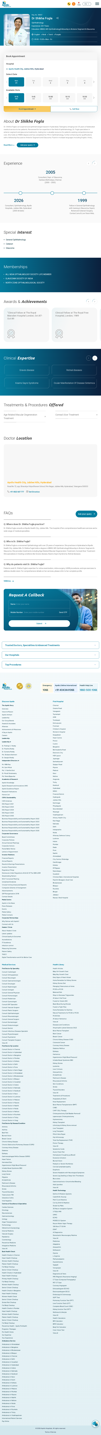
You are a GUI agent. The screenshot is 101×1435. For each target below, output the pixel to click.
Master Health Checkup (10, 1264)
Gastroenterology (8, 1216)
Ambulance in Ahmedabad (10, 1344)
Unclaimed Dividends (9, 882)
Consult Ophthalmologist (10, 1013)
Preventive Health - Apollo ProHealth (14, 1326)
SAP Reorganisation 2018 (10, 894)
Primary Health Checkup (10, 1279)
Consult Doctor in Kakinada (11, 1088)
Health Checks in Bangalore (11, 1290)
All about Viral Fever (59, 998)
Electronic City (58, 753)
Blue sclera (56, 1179)
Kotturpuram (57, 723)
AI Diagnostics (57, 1232)
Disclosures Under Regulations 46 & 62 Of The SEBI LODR (21, 873)
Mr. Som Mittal (7, 767)
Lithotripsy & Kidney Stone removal (64, 1125)
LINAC (55, 1215)
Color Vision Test (58, 1330)
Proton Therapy (58, 1143)
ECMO (55, 1217)
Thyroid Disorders (8, 1192)
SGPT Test (56, 1297)
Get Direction (34, 492)
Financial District (58, 794)
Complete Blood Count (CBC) (63, 1306)
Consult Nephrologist (9, 987)
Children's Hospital (59, 729)
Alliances (5, 726)
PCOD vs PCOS (58, 989)
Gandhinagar (57, 862)
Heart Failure (6, 1159)
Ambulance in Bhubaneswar (11, 1350)
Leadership (5, 718)
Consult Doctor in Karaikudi (11, 1091)
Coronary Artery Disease (10, 1147)
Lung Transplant (58, 1131)
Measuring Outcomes (9, 948)
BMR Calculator (58, 1324)
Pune (54, 850)
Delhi (54, 827)
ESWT (55, 1229)
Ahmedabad (57, 856)
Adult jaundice (58, 1184)
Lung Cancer (6, 1174)
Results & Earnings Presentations (13, 864)
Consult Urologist (8, 990)
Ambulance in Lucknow (9, 1386)
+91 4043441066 (64, 689)
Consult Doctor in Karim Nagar (12, 1070)
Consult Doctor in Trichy (10, 1117)
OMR (54, 717)
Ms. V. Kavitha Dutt (8, 770)
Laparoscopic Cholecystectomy (63, 1116)
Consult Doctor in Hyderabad (12, 1052)
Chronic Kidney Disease (10, 1142)
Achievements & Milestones (11, 729)
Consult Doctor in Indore (10, 1085)
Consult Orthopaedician (10, 975)
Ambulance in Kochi (8, 1380)
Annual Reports (7, 861)
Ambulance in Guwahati (10, 1362)
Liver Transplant (58, 1128)
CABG (55, 1107)
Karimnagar (56, 803)
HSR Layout (57, 756)
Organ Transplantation (9, 1222)
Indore (55, 841)
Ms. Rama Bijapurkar (8, 776)
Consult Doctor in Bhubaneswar (12, 1076)
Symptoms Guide (58, 1149)
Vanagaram (56, 711)
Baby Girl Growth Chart (60, 971)
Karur (54, 773)
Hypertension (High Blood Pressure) (14, 1165)
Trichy (55, 782)
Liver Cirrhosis (57, 1069)
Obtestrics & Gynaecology (11, 1228)
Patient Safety (7, 951)
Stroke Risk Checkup (9, 1302)
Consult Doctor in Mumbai (11, 1058)
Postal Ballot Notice (8, 849)
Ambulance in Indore (9, 1368)
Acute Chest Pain (59, 1152)
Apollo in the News (8, 903)
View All (4, 1043)
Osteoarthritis (57, 1072)
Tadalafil (55, 1265)
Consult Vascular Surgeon (10, 1007)
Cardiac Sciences (7, 1207)
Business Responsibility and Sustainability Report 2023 (20, 822)
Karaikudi (56, 785)
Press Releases (7, 906)
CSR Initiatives (7, 801)
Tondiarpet (56, 720)
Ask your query (26, 145)
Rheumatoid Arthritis (9, 1186)
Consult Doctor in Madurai (11, 1100)
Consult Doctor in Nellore (10, 1111)
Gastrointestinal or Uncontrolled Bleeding (67, 1181)
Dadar (55, 847)
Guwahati (56, 874)
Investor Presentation (9, 867)
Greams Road (57, 708)
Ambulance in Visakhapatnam (12, 1415)
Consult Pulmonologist (9, 996)
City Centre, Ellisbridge (61, 859)
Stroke (4, 1189)
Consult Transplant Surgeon (11, 1040)
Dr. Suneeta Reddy (8, 752)
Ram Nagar (56, 821)
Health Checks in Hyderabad (11, 1273)
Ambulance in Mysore (9, 1394)
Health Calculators (59, 1318)
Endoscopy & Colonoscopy (62, 1294)
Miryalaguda (57, 806)
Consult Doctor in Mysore (10, 1103)
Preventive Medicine (9, 1243)
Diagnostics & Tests (59, 1274)
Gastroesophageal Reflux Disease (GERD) (16, 1156)
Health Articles (58, 968)
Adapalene (56, 1244)
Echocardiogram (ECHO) (61, 1288)
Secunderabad (57, 809)
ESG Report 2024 (8, 810)
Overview (5, 709)
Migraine (5, 1177)
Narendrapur (57, 871)
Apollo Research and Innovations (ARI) (15, 786)
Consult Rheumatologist (10, 1016)
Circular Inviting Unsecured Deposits (14, 885)
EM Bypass (56, 868)
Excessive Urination (59, 1158)
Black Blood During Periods (62, 1004)
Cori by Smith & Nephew (61, 1203)
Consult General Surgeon (10, 1019)
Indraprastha (57, 829)
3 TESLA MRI (57, 1211)
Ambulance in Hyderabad (10, 1365)
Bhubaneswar (57, 883)
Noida (55, 832)
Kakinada (56, 824)
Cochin (55, 744)
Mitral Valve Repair (59, 1134)
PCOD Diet (56, 1016)
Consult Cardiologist (9, 972)
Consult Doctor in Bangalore (11, 1055)
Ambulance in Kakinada (9, 1371)
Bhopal (55, 892)
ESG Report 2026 (8, 816)
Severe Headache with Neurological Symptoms (68, 1172)
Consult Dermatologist (9, 1022)
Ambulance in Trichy (8, 1412)
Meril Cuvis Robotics (60, 1200)
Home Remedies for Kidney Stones (64, 980)
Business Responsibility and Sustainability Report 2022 (20, 819)
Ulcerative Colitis (8, 1198)
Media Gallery (6, 912)
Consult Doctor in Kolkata (10, 1061)
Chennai (56, 705)
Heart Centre (57, 738)
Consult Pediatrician (9, 998)
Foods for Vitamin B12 (60, 1001)
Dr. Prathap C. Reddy (9, 746)
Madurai (55, 770)
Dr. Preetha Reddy (8, 749)
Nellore (55, 776)
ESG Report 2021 (8, 804)
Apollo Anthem (7, 715)
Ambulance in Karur (8, 1377)
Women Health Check (9, 1296)
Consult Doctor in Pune (10, 1067)
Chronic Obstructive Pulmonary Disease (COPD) (18, 1144)
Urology (4, 1219)
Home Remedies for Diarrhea (62, 1010)
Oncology (5, 1210)
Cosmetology (6, 1240)
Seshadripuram (58, 761)
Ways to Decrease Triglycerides (63, 995)
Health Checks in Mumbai (10, 1308)
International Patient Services (12, 1418)
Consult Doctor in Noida (10, 1108)
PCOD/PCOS (6, 1180)
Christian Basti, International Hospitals (66, 877)
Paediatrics (5, 1237)
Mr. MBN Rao (6, 764)
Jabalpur (56, 895)
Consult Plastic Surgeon (10, 1010)
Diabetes (5, 1150)
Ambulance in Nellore (9, 1400)
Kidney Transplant (59, 1122)
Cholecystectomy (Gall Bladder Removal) (66, 1113)
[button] (7, 82)
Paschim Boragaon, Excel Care (63, 880)
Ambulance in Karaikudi (9, 1374)
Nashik (55, 853)
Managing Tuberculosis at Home (63, 986)
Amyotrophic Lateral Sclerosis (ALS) (65, 1028)
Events (4, 909)
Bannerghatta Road (59, 750)
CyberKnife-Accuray (59, 1197)
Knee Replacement (59, 1102)
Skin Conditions (58, 1084)
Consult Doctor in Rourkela (11, 1114)
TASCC (4, 954)
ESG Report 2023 (8, 807)
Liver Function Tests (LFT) (61, 1303)
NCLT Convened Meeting (10, 879)
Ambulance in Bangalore (10, 1347)
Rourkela (56, 889)
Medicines (56, 1241)
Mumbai (55, 844)
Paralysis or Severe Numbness (63, 1164)
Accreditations (7, 939)
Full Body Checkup (8, 1267)
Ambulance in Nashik (9, 1397)
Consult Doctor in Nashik (10, 1106)
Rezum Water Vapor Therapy (62, 1223)
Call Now (75, 109)
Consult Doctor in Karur (10, 1094)
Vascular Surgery (7, 1234)
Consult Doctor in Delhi (10, 1064)
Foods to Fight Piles (59, 1007)
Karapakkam (57, 735)
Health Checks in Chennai (11, 1255)
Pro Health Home (8, 1332)
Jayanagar (56, 758)
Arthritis (5, 1127)
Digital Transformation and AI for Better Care (17, 957)
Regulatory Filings (8, 870)
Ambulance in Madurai (9, 1389)
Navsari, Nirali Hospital (60, 898)
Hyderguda (56, 797)
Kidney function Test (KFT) (62, 1309)
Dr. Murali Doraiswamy (9, 773)
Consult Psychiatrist (9, 1037)
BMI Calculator (58, 1321)
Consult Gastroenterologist (11, 981)
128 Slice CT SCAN (59, 1226)
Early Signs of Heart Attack (62, 977)
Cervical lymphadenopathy (62, 1167)
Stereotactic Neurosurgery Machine (65, 1235)
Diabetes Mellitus (59, 1048)
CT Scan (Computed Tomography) (64, 1280)
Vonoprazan (57, 1268)
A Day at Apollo (7, 732)
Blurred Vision (6, 1135)
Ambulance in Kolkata (9, 1383)
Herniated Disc (7, 1162)
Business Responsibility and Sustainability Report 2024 (20, 825)
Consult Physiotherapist (10, 1034)
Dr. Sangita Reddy (8, 757)
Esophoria (56, 1170)
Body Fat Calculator (59, 1327)
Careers (4, 735)
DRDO (55, 791)
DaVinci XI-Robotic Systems (62, 1194)
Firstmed (56, 726)
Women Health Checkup (10, 1261)
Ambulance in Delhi (8, 1359)
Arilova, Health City (59, 818)
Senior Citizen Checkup (10, 1270)
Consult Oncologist (8, 984)
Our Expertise (6, 1335)
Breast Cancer (6, 1139)
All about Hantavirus (60, 1019)
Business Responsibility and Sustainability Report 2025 (20, 828)
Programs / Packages (9, 1329)
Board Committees (8, 837)
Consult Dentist (7, 1028)
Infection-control (7, 945)
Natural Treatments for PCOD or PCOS (66, 1013)
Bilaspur (55, 886)
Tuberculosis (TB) (8, 1195)
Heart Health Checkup (9, 1258)
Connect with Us (7, 924)
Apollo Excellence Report (10, 789)
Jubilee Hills (57, 800)
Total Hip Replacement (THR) (63, 1140)
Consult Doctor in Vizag (10, 1120)
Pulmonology (6, 1225)
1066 (79, 5)
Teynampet (56, 714)
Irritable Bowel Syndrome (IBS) (12, 1168)
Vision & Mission (7, 712)
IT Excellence (6, 942)
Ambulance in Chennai (9, 1356)
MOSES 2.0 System (59, 1220)
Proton (55, 741)
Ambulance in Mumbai (9, 1391)
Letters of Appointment (10, 852)
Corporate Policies (8, 840)
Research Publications (9, 792)
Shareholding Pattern (9, 876)
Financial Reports (8, 858)
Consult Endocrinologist (10, 1025)
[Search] (73, 4)
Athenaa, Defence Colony (61, 835)
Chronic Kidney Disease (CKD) (63, 1039)
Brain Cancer (57, 1033)
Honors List (6, 794)
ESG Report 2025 (8, 813)
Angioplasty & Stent (59, 1099)
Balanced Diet (57, 992)
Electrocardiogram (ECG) (61, 1291)
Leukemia (56, 1066)
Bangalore (56, 747)
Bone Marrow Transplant (61, 1031)
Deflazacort (56, 1250)
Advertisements (7, 891)
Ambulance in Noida (8, 1403)
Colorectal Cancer (59, 1042)
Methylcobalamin (58, 1259)
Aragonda (56, 779)
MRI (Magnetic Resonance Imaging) (65, 1277)
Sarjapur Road (57, 764)
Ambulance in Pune (8, 1406)
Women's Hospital (59, 732)
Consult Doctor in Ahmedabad (12, 1073)
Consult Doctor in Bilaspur (11, 1079)
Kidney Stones (7, 1171)
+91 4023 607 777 (17, 492)
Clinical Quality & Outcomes (11, 936)
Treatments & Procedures (61, 1096)
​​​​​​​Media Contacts (7, 915)
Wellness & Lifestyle (60, 1312)
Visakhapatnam (58, 815)
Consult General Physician (11, 993)
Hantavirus (56, 1054)
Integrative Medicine (9, 1245)
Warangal (56, 812)
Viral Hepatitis (7, 1201)
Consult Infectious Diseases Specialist (15, 1031)
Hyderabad (56, 788)
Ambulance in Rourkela (9, 1409)
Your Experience (7, 1338)
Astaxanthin (57, 1247)
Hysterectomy (57, 1119)
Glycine (55, 1253)
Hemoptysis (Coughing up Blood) (64, 1155)
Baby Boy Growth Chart (60, 974)
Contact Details (7, 896)
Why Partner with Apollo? (10, 921)
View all (55, 1022)
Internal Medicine (8, 1231)
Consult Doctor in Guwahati (11, 1082)
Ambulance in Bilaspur (9, 1353)
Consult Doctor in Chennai (11, 1049)
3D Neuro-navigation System (62, 1208)
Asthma (4, 1130)
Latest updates (7, 933)
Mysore (55, 767)
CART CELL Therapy (59, 1110)
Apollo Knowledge (8, 783)
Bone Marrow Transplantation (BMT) (65, 1105)
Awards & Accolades (9, 723)
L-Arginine (56, 1256)
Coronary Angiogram (60, 1285)
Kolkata (55, 865)
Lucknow (56, 838)
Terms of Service (50, 1432)
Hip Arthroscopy (58, 1137)
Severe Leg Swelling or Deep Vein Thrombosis (68, 1176)
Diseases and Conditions (61, 1025)
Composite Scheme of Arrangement (14, 888)
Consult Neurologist (9, 978)
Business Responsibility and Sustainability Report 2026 (20, 830)
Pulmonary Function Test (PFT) (63, 1300)
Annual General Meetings (10, 843)
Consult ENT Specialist (9, 1004)
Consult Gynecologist (9, 1001)
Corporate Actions (8, 846)
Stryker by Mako (58, 1206)
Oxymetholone (58, 1262)
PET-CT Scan (57, 1282)
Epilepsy (5, 1153)
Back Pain (5, 1133)
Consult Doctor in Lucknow (11, 1097)
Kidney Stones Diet (59, 983)
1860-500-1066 (88, 689)
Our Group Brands (8, 720)
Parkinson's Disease (8, 1183)
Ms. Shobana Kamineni (9, 755)
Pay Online (5, 1421)
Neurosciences (7, 1213)
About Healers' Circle (9, 931)
